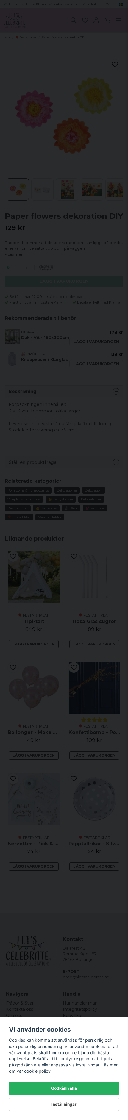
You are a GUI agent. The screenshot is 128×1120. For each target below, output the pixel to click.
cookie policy (37, 1071)
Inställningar (64, 1104)
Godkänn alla (64, 1088)
